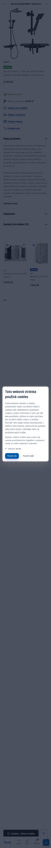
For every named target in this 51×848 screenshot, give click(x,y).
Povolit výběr (28, 456)
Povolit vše (12, 456)
